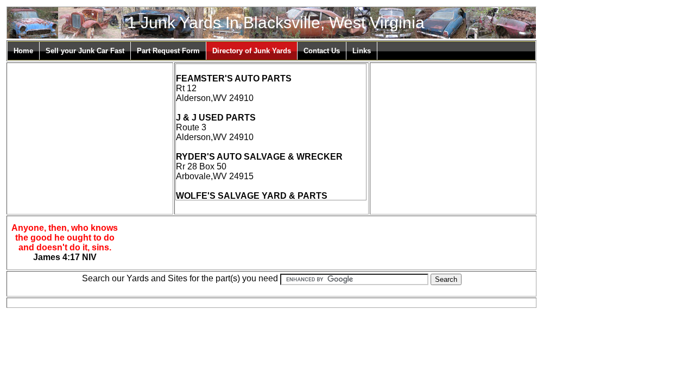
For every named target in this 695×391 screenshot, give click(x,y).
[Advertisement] (89, 131)
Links (361, 51)
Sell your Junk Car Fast (85, 51)
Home (23, 51)
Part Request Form (168, 51)
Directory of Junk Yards (251, 51)
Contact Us (322, 51)
